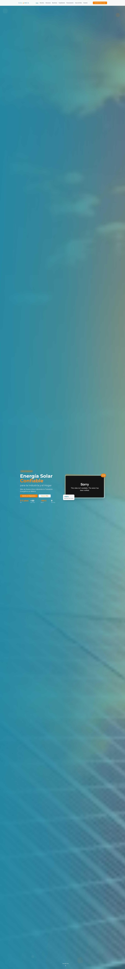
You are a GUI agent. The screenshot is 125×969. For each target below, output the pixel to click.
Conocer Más (44, 496)
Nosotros (42, 2)
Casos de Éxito (78, 2)
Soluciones (48, 2)
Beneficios (54, 2)
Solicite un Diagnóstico (28, 496)
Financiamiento (70, 2)
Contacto (85, 2)
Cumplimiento (62, 2)
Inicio (37, 2)
